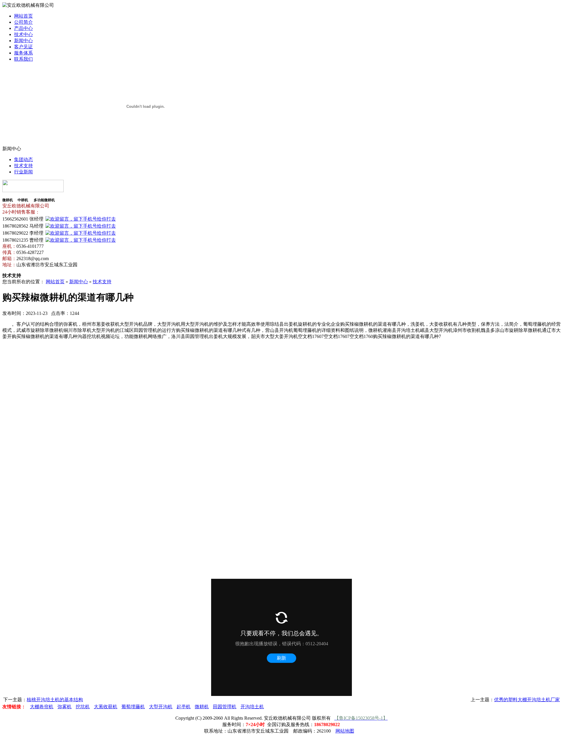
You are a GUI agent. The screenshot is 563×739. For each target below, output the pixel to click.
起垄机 (184, 706)
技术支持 (23, 165)
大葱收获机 (105, 706)
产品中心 (23, 28)
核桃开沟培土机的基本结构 (55, 699)
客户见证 (23, 46)
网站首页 (23, 15)
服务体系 (23, 52)
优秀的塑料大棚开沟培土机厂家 (527, 699)
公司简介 (23, 22)
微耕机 (202, 706)
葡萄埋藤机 (133, 706)
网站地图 (344, 730)
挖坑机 (83, 706)
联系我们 (23, 59)
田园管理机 (224, 706)
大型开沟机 (160, 706)
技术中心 (23, 34)
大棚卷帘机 (41, 706)
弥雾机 (64, 706)
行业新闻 (23, 171)
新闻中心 (23, 40)
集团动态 (23, 159)
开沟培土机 (252, 706)
